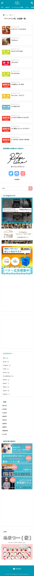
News (6, 387)
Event (6, 372)
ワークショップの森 (17, 7)
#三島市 (4, 413)
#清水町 (4, 420)
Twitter (11, 176)
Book (6, 362)
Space (6, 390)
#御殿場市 (5, 430)
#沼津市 (4, 409)
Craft (6, 369)
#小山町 (4, 434)
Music (6, 383)
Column (6, 365)
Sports (6, 394)
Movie (6, 379)
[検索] (30, 188)
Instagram (22, 176)
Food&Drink (8, 376)
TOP (2, 7)
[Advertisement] (17, 294)
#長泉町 (4, 416)
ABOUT (7, 7)
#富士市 (4, 405)
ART (5, 358)
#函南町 (4, 423)
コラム (27, 7)
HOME (18, 569)
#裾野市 (4, 427)
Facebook (17, 176)
